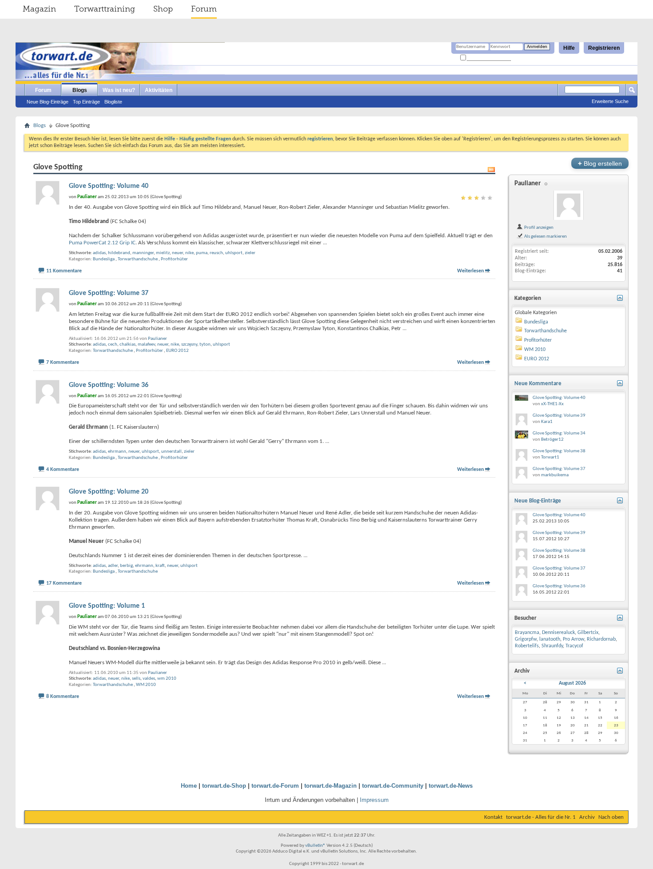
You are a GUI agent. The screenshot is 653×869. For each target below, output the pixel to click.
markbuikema (555, 475)
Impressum (374, 800)
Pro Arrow (573, 639)
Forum (204, 9)
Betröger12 (552, 439)
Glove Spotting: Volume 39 (559, 415)
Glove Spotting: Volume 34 (559, 433)
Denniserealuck (558, 632)
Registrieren (604, 48)
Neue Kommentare (537, 384)
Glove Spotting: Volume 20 (108, 491)
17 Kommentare (64, 583)
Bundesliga (104, 259)
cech (112, 344)
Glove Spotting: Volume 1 (107, 606)
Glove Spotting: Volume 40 (108, 186)
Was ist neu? (119, 90)
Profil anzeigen (538, 227)
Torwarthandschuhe (138, 259)
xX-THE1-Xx (552, 404)
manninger (143, 253)
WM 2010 (146, 684)
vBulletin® (315, 845)
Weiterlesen (470, 271)
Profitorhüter (174, 259)
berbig (126, 565)
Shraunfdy (552, 646)
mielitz (163, 253)
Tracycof (574, 646)
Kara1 (547, 421)
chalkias (127, 344)
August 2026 (572, 683)
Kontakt (493, 817)
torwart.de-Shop (224, 785)
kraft (160, 565)
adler (113, 565)
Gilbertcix (587, 632)
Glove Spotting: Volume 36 (108, 385)
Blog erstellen (600, 163)
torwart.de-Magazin (330, 785)
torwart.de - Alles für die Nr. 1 (541, 817)
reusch (216, 253)
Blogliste (113, 101)
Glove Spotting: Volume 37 (108, 293)
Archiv (587, 817)
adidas (99, 253)
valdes (149, 678)
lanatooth (549, 639)
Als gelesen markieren (545, 236)
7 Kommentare (62, 362)
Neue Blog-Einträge (47, 101)
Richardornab (601, 639)
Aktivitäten (158, 90)
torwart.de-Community (392, 785)
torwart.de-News (451, 785)
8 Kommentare (62, 696)
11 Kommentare (64, 271)
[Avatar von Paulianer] (568, 205)
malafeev (146, 344)
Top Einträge (86, 101)
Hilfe (569, 48)
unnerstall (171, 451)
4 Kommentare (62, 469)
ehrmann (117, 451)
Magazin (39, 9)
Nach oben (611, 817)
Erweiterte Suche (610, 101)
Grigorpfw (526, 639)
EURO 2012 (177, 350)
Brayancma (527, 632)
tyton (205, 344)
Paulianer (157, 338)
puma (201, 253)
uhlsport (234, 253)
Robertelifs (527, 646)
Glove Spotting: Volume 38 (559, 451)
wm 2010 (166, 678)
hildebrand (119, 253)
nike (189, 253)
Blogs (79, 90)
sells (136, 678)
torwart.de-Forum (275, 785)
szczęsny (189, 344)
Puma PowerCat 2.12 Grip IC (102, 243)
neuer (177, 253)
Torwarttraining (104, 9)
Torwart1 (550, 457)
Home (189, 785)
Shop (163, 9)
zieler (250, 253)
